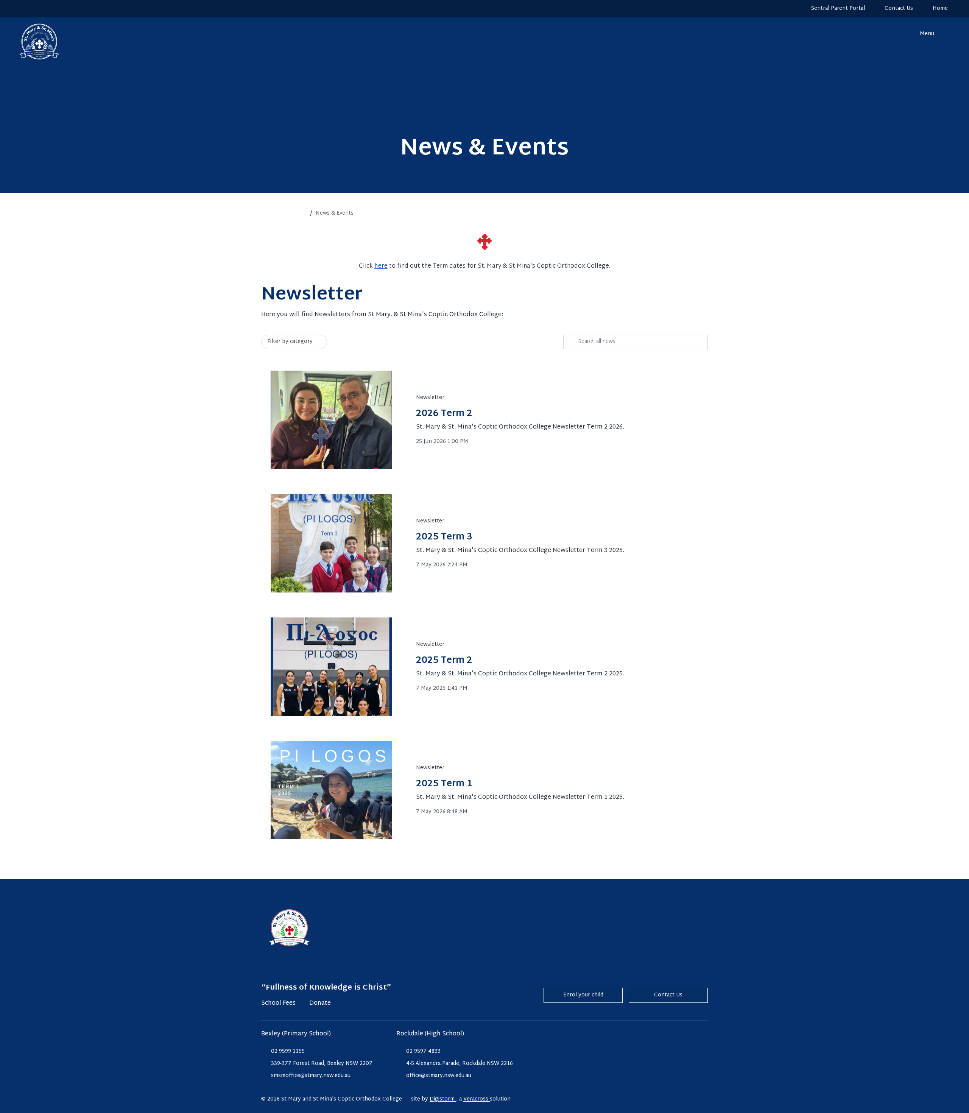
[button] (303, 213)
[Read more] (22, 8)
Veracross (476, 1099)
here (381, 266)
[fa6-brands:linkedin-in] (51, 8)
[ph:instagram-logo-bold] (22, 8)
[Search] (900, 34)
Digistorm (443, 1099)
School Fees (278, 1003)
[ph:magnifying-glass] (900, 34)
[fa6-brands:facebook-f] (36, 8)
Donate (320, 1003)
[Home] (32, 41)
